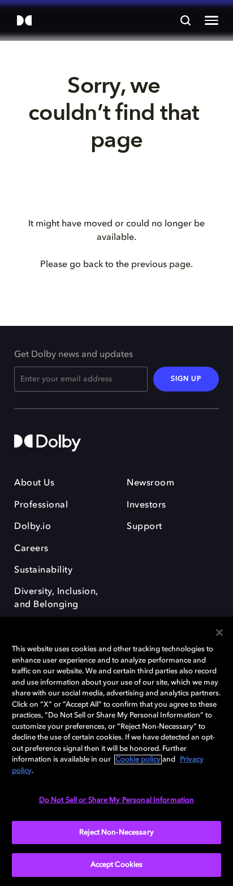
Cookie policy (138, 759)
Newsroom (150, 483)
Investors (146, 505)
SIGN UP (186, 379)
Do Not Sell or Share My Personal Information (117, 800)
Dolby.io (32, 526)
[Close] (219, 632)
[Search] (185, 20)
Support (144, 526)
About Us (34, 483)
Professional (41, 505)
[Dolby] (24, 21)
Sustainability (43, 570)
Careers (31, 548)
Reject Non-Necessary (116, 832)
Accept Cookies (116, 864)
